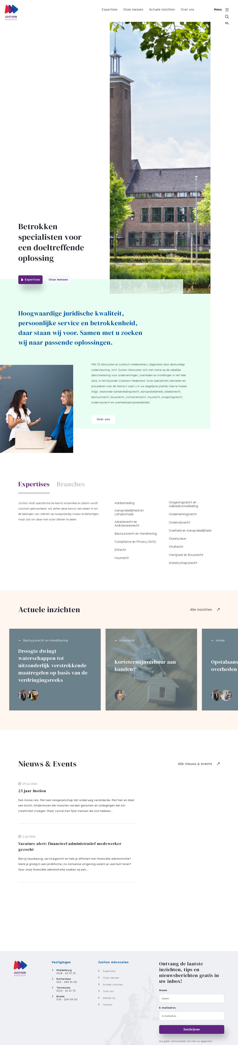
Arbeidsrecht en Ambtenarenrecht (127, 523)
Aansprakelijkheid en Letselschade (129, 512)
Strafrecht (176, 547)
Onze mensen (133, 9)
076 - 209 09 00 (67, 999)
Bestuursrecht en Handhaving (136, 533)
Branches (71, 484)
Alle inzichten (201, 609)
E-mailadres (167, 1007)
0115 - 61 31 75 (66, 990)
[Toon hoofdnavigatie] (227, 9)
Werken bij (109, 998)
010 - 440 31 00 (67, 981)
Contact (107, 1004)
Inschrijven (191, 1029)
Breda (61, 996)
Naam (163, 990)
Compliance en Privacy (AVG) (135, 542)
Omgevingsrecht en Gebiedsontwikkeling (183, 504)
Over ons (187, 9)
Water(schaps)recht (183, 563)
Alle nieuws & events (195, 764)
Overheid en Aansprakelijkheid (190, 530)
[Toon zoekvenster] (227, 16)
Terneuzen (63, 987)
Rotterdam (64, 978)
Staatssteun (177, 538)
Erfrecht (120, 550)
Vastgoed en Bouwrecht (186, 555)
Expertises (110, 9)
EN (227, 24)
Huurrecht (122, 558)
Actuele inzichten (162, 9)
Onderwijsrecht (179, 522)
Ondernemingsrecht (183, 514)
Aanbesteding (124, 503)
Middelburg (64, 970)
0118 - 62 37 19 (66, 973)
